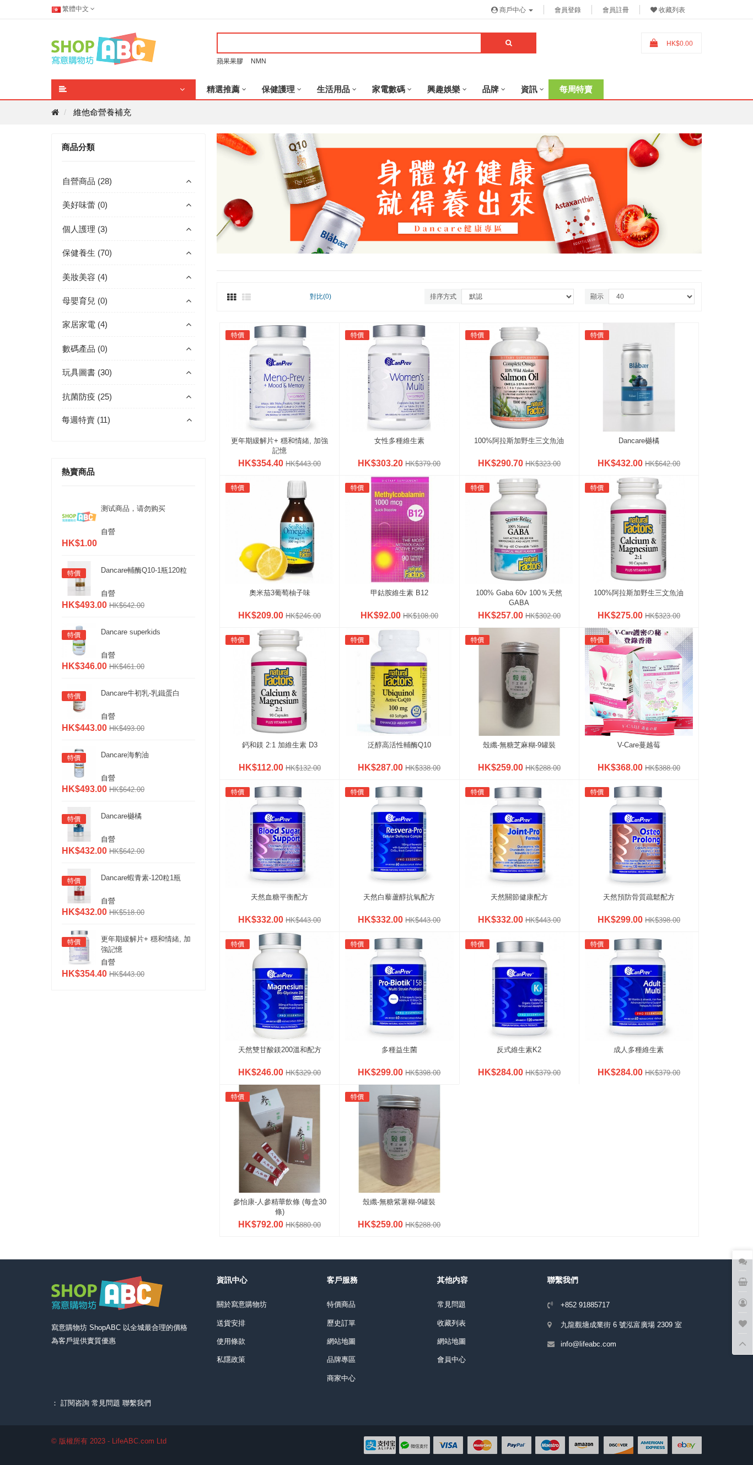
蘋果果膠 (230, 61)
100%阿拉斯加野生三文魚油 (519, 441)
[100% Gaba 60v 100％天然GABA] (519, 529)
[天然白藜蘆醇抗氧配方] (399, 833)
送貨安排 (231, 1323)
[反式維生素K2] (519, 985)
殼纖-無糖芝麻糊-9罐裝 (519, 745)
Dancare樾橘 (121, 816)
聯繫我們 (136, 1403)
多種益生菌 (399, 1050)
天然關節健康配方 (519, 897)
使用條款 (231, 1341)
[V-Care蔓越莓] (639, 681)
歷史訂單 (341, 1323)
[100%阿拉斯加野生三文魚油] (519, 376)
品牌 (490, 89)
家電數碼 (388, 89)
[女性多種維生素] (399, 376)
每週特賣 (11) (86, 419)
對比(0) (320, 296)
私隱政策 (231, 1359)
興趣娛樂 (443, 89)
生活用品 (333, 89)
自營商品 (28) (87, 181)
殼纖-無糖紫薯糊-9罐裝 (399, 1202)
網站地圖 (341, 1341)
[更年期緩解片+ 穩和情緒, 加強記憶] (279, 376)
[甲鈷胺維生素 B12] (399, 529)
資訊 (529, 89)
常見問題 (451, 1304)
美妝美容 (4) (84, 277)
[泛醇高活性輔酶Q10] (399, 681)
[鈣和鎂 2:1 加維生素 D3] (279, 681)
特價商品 (341, 1304)
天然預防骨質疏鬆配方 (639, 897)
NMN (258, 61)
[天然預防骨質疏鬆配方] (639, 833)
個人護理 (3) (84, 229)
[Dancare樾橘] (639, 376)
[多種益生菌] (399, 985)
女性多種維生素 (399, 441)
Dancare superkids (130, 632)
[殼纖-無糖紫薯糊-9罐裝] (399, 1138)
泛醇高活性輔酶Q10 (399, 745)
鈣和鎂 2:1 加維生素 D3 (280, 745)
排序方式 (443, 296)
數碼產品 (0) (84, 348)
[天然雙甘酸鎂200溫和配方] (279, 985)
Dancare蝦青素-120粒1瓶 (141, 878)
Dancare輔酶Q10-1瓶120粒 (144, 570)
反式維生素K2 (519, 1050)
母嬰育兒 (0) (84, 300)
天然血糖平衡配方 (279, 897)
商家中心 (341, 1378)
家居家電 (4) (84, 324)
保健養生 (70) (87, 252)
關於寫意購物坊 (242, 1304)
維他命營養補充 (102, 112)
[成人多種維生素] (639, 985)
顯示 (597, 296)
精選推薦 (223, 89)
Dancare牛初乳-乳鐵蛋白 (140, 693)
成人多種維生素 (639, 1050)
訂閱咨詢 (75, 1403)
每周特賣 (576, 89)
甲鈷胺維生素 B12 (399, 593)
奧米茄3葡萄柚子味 (279, 593)
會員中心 (451, 1359)
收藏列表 (451, 1323)
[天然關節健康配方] (519, 833)
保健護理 (278, 89)
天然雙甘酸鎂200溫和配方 (279, 1050)
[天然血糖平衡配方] (279, 833)
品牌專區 (341, 1359)
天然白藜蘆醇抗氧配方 (399, 897)
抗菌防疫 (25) (87, 396)
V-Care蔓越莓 (638, 745)
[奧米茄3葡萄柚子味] (279, 529)
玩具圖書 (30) (87, 372)
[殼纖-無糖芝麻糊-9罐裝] (519, 681)
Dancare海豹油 (125, 755)
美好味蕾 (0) (84, 204)
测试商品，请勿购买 (133, 508)
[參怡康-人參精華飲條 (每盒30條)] (279, 1138)
